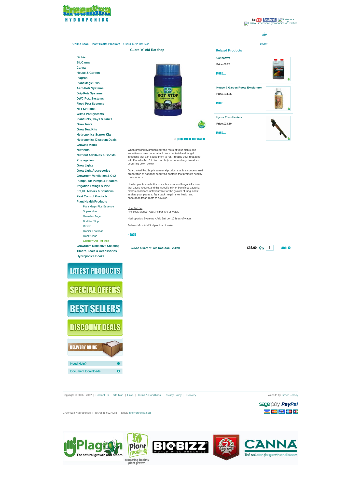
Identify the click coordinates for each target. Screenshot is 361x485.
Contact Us (102, 395)
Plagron (82, 78)
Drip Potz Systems (90, 93)
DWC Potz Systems (90, 98)
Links (130, 395)
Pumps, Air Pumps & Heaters (97, 181)
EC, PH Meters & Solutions (95, 191)
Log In (227, 34)
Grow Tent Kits (87, 129)
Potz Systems (167, 34)
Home (66, 44)
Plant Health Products (92, 201)
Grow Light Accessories (93, 170)
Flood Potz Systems (90, 103)
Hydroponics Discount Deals (97, 139)
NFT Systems (86, 109)
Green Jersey (290, 395)
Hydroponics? (137, 34)
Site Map (118, 395)
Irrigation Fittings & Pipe (93, 186)
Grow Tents (84, 124)
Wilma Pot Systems (90, 114)
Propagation (85, 160)
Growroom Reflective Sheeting (98, 246)
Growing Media (87, 145)
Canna (81, 67)
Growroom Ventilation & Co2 (96, 176)
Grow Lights (85, 165)
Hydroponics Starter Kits (94, 134)
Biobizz (82, 57)
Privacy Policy (173, 395)
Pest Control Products (92, 196)
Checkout (286, 34)
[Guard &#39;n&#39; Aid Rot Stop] (168, 91)
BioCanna (83, 62)
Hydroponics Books (90, 256)
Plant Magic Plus (88, 83)
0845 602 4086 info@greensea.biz (278, 10)
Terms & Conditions (149, 395)
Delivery (191, 395)
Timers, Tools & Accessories (97, 251)
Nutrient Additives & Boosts (96, 155)
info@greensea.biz (140, 412)
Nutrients (83, 150)
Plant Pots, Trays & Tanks (94, 119)
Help (197, 34)
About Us (107, 34)
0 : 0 (272, 34)
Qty (261, 248)
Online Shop (77, 34)
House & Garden (88, 73)
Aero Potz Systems (90, 88)
